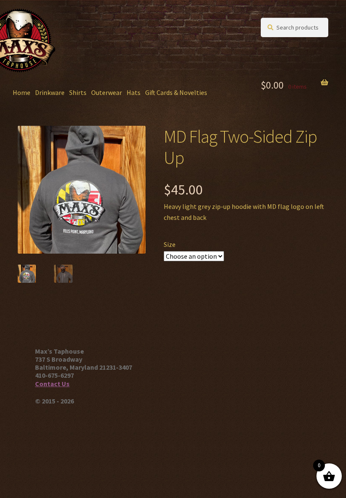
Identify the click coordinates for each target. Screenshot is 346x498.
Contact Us (52, 383)
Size (170, 244)
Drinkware (50, 92)
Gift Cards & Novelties (176, 92)
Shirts (77, 92)
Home (21, 92)
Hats (134, 92)
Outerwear (106, 92)
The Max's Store (61, 25)
